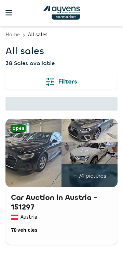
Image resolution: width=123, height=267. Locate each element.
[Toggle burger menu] (9, 13)
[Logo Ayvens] (61, 13)
